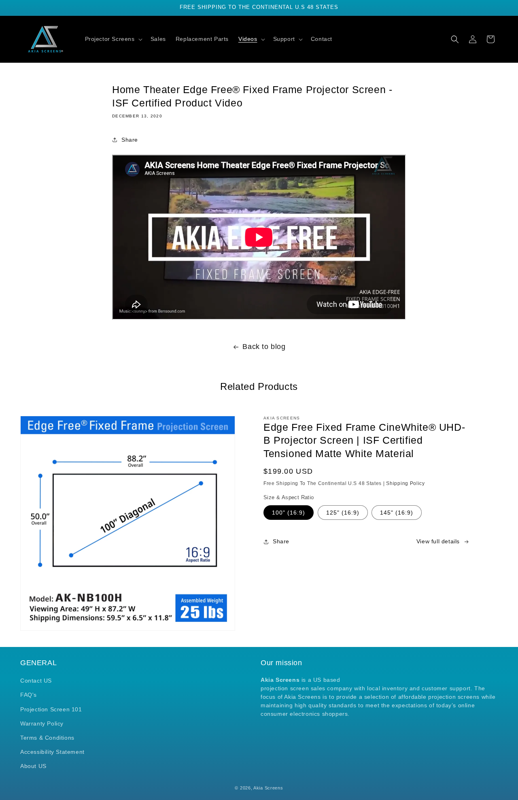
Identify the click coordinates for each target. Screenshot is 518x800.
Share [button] (129, 139)
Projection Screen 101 (51, 709)
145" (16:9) (396, 512)
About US (33, 766)
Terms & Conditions (47, 737)
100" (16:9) (288, 512)
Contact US (36, 680)
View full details (438, 541)
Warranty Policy (42, 723)
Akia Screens (268, 787)
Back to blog (263, 347)
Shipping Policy (405, 483)
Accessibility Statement (52, 752)
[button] (113, 38)
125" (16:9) (342, 512)
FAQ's (28, 694)
